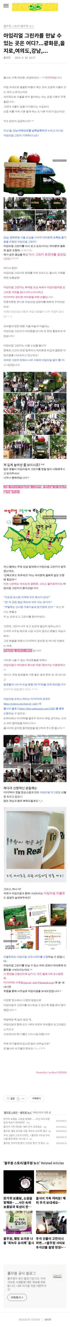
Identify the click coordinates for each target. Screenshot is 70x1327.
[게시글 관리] (23, 1099)
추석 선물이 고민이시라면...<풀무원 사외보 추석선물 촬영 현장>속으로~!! (27, 1136)
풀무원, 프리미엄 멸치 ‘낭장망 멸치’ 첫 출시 (24, 1143)
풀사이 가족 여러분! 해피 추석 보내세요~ (23, 1126)
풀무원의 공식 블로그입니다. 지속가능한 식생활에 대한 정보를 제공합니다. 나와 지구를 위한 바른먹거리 (26, 1283)
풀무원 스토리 (11, 1112)
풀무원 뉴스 (26, 1112)
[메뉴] (6, 6)
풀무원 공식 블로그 (21, 1273)
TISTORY (35, 1319)
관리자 (48, 1319)
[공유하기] (18, 1099)
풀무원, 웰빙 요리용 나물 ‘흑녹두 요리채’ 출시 (25, 1131)
